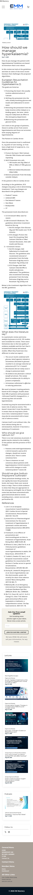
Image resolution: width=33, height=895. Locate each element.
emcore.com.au (7, 881)
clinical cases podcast (11, 812)
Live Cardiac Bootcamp (9, 877)
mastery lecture (6, 42)
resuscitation (22, 753)
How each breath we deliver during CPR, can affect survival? (16, 755)
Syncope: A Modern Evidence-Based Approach (15, 731)
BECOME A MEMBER (8, 854)
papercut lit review (10, 678)
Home (4, 869)
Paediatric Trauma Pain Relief (15, 814)
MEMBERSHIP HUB (7, 852)
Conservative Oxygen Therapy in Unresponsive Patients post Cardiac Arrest (16, 707)
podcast (19, 812)
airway (7, 753)
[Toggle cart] (28, 7)
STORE (4, 856)
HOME (4, 850)
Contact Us (5, 858)
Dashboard (5, 871)
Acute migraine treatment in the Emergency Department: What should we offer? (16, 681)
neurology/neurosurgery (11, 676)
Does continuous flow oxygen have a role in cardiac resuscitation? (15, 780)
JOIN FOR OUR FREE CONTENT (16, 632)
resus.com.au (6, 879)
